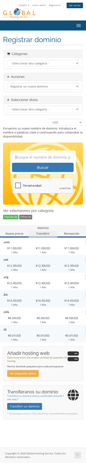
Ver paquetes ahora (23, 373)
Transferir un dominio (24, 406)
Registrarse (55, 5)
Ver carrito (74, 5)
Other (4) (25, 217)
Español (23, 5)
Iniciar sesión (39, 5)
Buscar (43, 167)
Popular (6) (10, 217)
